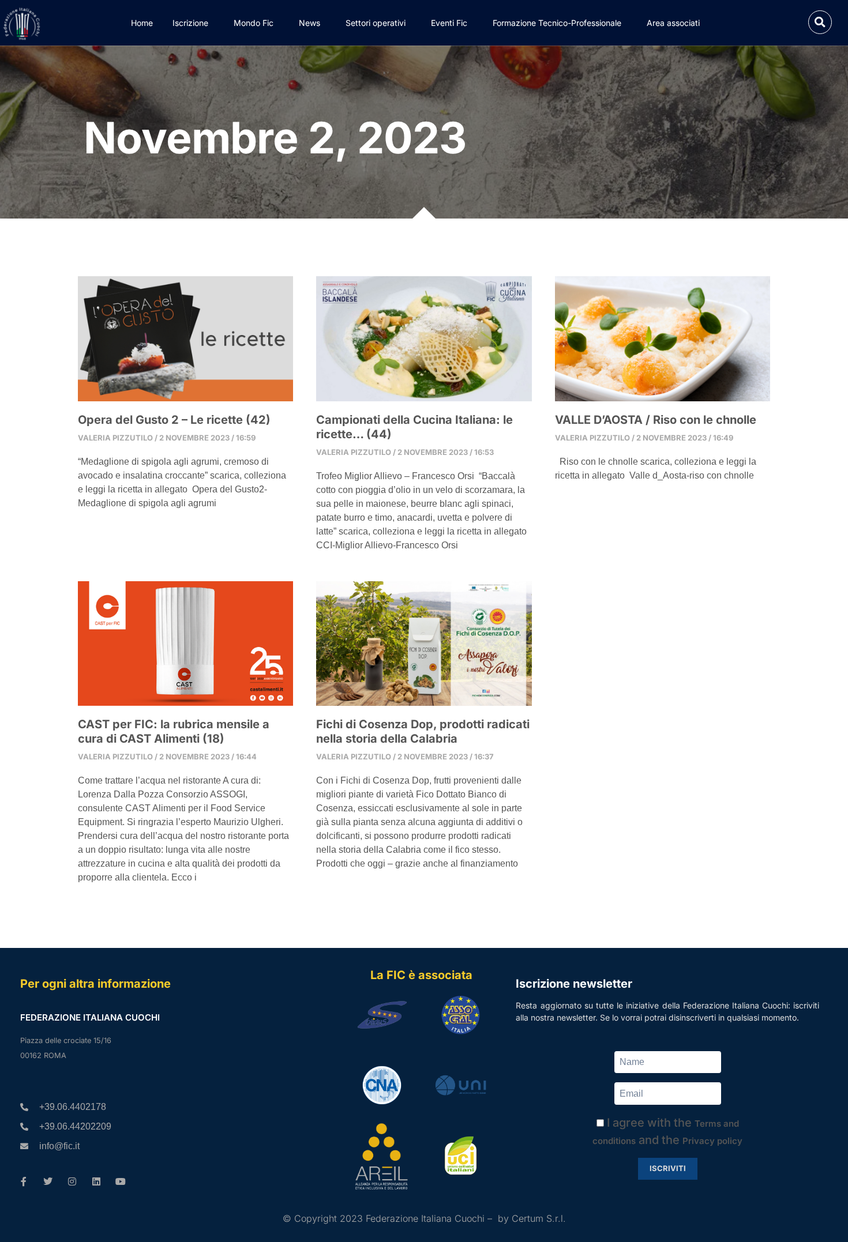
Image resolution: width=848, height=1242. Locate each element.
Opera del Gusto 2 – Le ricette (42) (174, 420)
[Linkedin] (96, 1181)
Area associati (673, 23)
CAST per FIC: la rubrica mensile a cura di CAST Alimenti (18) (173, 731)
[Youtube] (120, 1181)
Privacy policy (712, 1140)
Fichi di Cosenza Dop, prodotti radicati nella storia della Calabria (423, 731)
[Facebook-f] (23, 1181)
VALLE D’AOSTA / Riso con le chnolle (655, 420)
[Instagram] (72, 1181)
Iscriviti (668, 1168)
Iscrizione (190, 23)
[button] (820, 22)
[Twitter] (48, 1181)
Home (142, 23)
